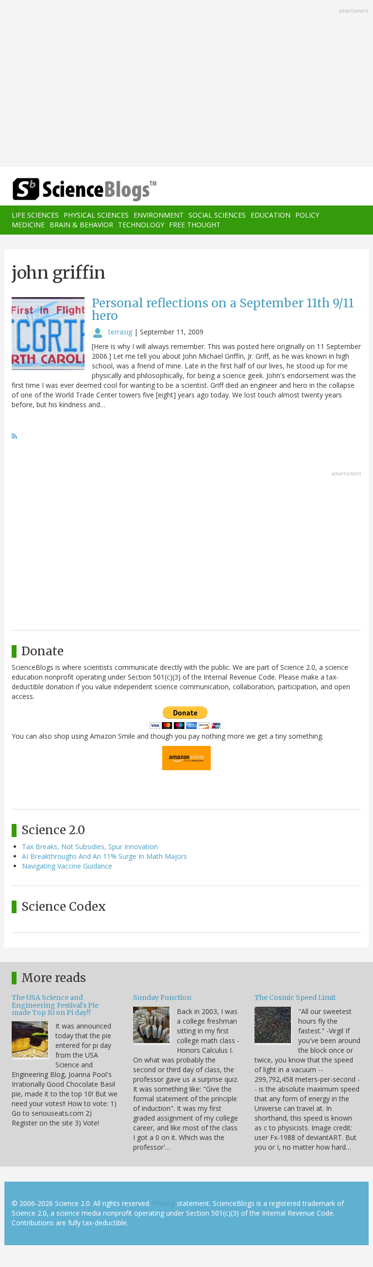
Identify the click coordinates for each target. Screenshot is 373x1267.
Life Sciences (35, 215)
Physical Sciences (96, 215)
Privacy (164, 1203)
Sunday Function (162, 997)
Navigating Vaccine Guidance (67, 866)
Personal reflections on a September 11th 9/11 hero (223, 309)
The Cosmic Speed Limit (295, 997)
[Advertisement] (186, 84)
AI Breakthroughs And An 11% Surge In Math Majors (104, 856)
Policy (307, 215)
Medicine (28, 224)
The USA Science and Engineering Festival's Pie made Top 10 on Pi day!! (55, 1005)
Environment (159, 215)
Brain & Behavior (81, 224)
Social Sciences (217, 215)
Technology (141, 224)
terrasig (120, 331)
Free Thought (194, 224)
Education (270, 215)
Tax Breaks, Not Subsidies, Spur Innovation (90, 846)
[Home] (70, 190)
